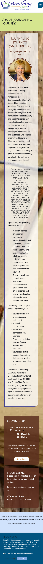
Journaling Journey (23, 435)
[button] (21, 459)
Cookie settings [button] (10, 559)
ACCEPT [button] (22, 558)
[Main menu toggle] (40, 5)
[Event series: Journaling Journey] (23, 430)
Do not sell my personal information (19, 554)
